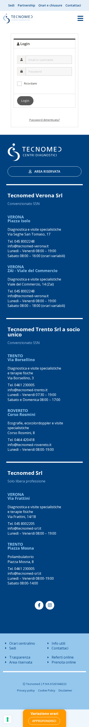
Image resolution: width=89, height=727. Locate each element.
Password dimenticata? (44, 120)
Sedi (11, 5)
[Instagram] (50, 605)
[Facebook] (39, 605)
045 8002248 (24, 241)
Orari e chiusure (50, 5)
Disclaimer (65, 690)
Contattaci (73, 5)
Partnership (26, 5)
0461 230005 (24, 385)
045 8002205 (24, 523)
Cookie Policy (46, 690)
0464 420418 (24, 439)
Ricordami (30, 83)
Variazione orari (44, 713)
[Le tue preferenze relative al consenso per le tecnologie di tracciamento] (7, 719)
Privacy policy (26, 690)
